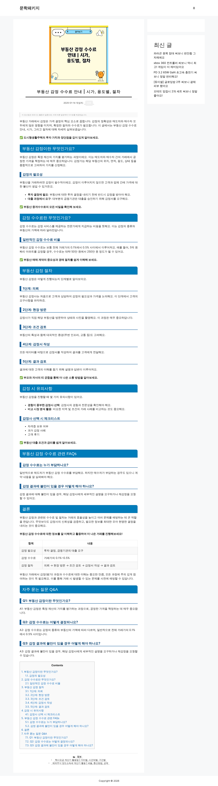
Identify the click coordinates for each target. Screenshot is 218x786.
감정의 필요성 (35, 675)
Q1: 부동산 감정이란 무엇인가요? (46, 737)
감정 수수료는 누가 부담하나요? (46, 722)
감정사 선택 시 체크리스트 (42, 714)
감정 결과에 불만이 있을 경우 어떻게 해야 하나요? (56, 726)
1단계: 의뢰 (34, 691)
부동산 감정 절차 (32, 687)
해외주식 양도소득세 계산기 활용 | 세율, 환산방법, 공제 (80, 763)
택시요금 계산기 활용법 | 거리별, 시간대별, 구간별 (80, 760)
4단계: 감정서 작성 (38, 702)
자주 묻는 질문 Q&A (34, 733)
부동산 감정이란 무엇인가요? (39, 671)
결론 (25, 729)
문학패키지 (30, 8)
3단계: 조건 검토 (37, 698)
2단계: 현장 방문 (37, 695)
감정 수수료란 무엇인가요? (38, 679)
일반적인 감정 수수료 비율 (42, 683)
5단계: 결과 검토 (37, 706)
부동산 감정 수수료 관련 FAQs (40, 718)
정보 (79, 756)
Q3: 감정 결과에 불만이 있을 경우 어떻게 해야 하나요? (59, 745)
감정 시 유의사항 (32, 710)
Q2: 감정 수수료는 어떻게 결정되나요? (49, 741)
